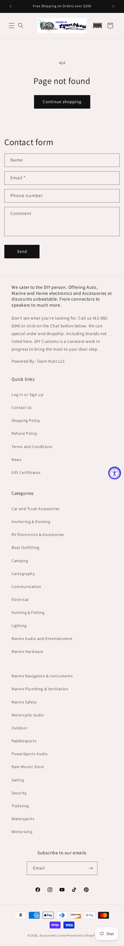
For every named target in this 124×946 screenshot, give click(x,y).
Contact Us (22, 407)
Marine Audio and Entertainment (42, 638)
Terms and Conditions (32, 446)
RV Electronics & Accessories (38, 534)
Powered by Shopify (81, 935)
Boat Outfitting (26, 547)
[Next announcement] (113, 6)
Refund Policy (24, 433)
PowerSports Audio (30, 753)
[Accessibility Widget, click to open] (114, 473)
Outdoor (19, 727)
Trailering (20, 805)
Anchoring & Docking (31, 521)
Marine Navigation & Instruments (42, 675)
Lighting (19, 625)
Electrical (20, 599)
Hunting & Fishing (28, 612)
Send (22, 251)
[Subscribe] (90, 868)
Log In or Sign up (27, 394)
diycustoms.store (53, 935)
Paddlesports (24, 740)
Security (19, 792)
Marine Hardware (27, 651)
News (16, 459)
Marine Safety (24, 702)
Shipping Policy (26, 420)
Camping (20, 560)
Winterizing (22, 831)
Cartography (23, 573)
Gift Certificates (26, 472)
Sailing (18, 779)
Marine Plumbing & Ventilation (40, 688)
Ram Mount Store (28, 766)
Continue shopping (62, 101)
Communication (27, 586)
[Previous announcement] (10, 6)
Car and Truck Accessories (36, 508)
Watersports (23, 818)
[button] (11, 25)
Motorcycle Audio (28, 715)
